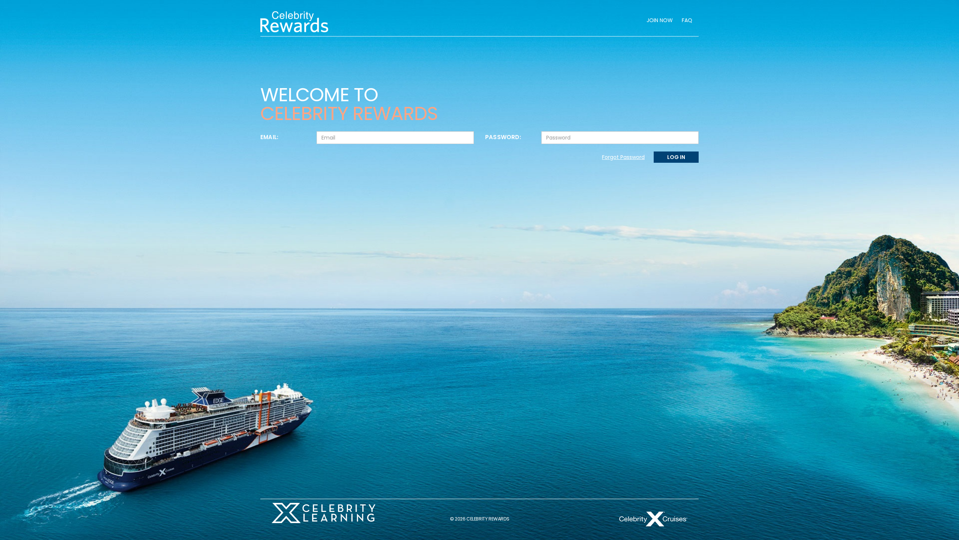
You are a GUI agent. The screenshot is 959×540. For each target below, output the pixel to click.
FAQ (687, 20)
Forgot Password (623, 157)
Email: (269, 137)
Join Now (660, 20)
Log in (676, 157)
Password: (503, 137)
